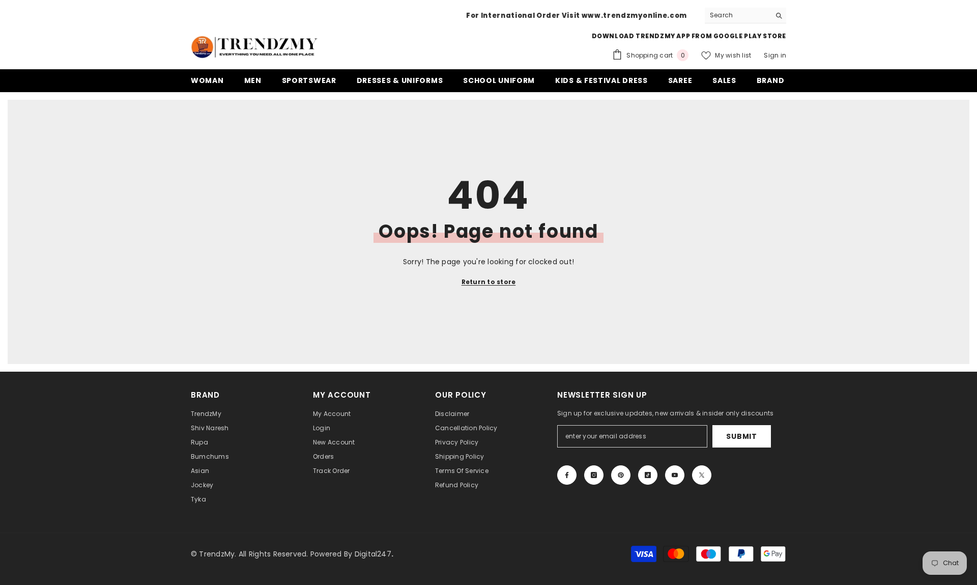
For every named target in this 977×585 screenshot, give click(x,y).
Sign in (775, 55)
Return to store (489, 281)
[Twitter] (701, 475)
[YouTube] (674, 475)
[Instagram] (594, 475)
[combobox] (737, 15)
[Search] (745, 15)
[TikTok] (647, 475)
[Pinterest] (620, 475)
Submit (741, 436)
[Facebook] (567, 475)
